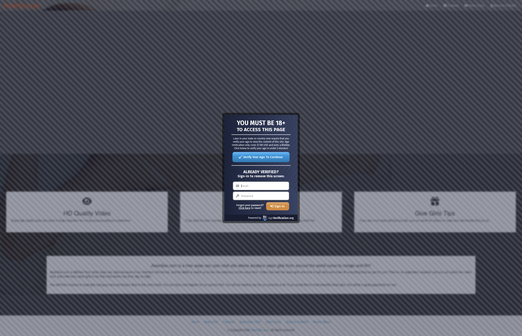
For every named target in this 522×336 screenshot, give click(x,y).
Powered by (254, 217)
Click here (244, 208)
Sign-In (279, 206)
